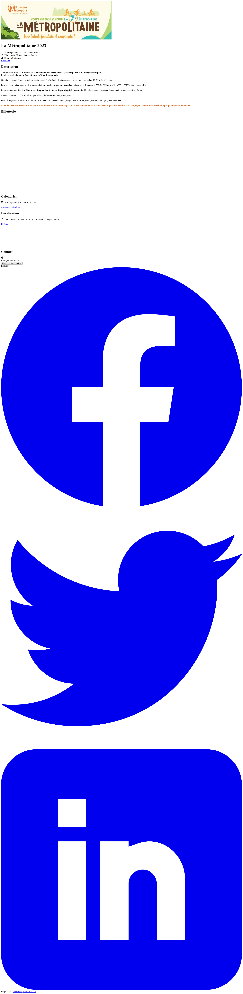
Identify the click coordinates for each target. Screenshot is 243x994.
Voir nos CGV (29, 991)
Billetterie (5, 60)
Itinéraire (5, 224)
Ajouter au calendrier (10, 207)
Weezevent (17, 991)
